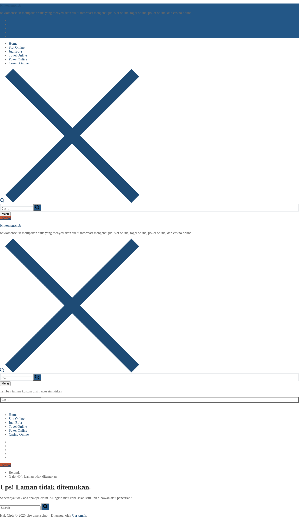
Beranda (14, 472)
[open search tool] (69, 201)
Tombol (5, 218)
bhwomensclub (10, 5)
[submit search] (37, 207)
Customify (79, 515)
